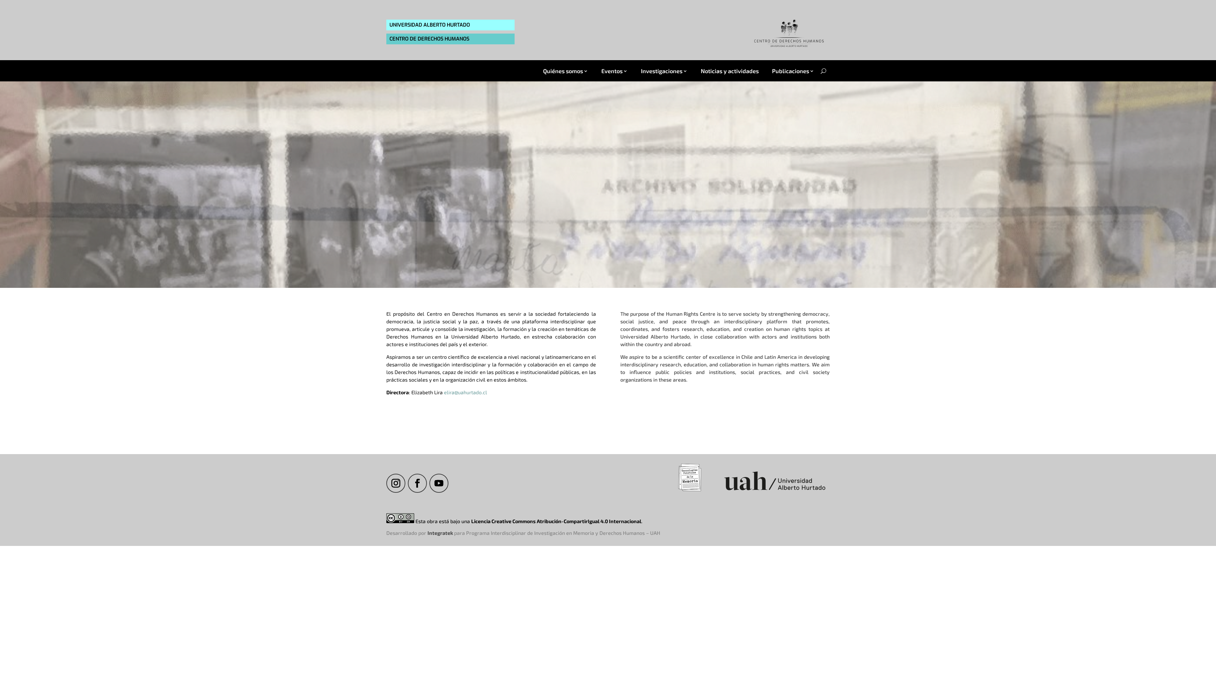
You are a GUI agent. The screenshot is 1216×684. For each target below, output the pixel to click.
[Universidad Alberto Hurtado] (774, 491)
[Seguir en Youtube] (438, 483)
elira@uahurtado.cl (465, 392)
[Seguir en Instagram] (395, 483)
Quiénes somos (563, 71)
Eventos (612, 71)
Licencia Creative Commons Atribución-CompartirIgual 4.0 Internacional (556, 521)
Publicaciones (790, 71)
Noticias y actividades (730, 71)
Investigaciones (661, 71)
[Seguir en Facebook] (417, 483)
